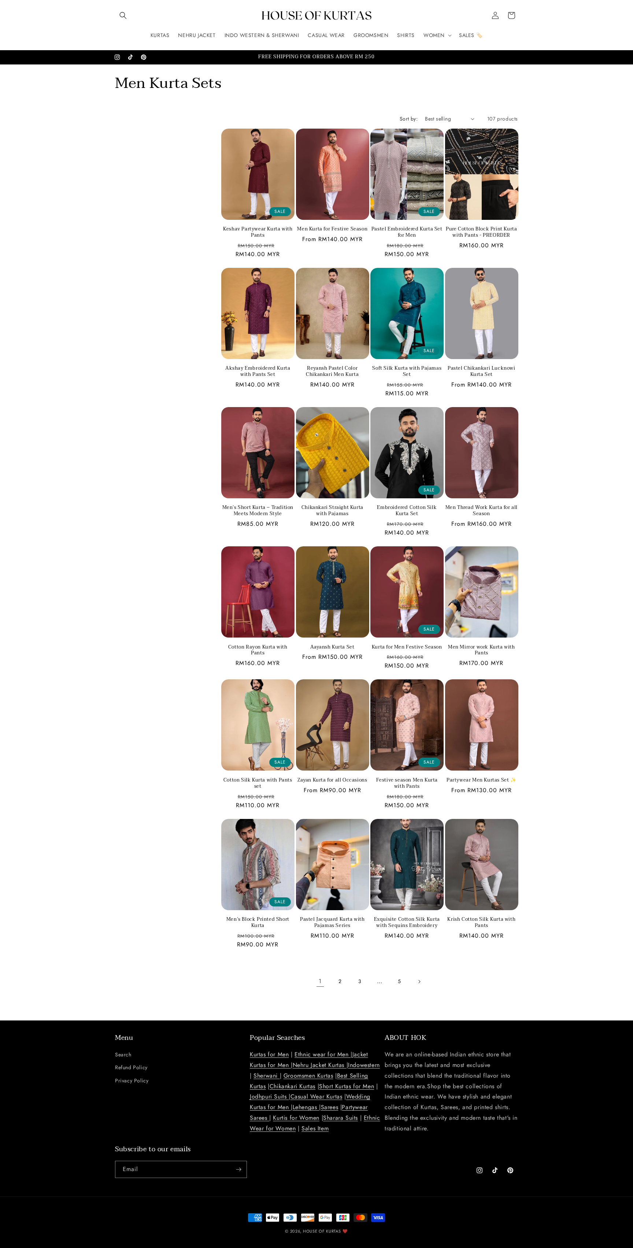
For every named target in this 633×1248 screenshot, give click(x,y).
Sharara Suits (340, 1118)
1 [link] (320, 981)
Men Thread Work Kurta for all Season (481, 511)
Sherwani (266, 1075)
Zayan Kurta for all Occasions (332, 780)
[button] (123, 15)
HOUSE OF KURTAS (322, 1231)
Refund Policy (131, 1067)
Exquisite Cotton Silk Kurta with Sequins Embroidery (407, 922)
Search (123, 1054)
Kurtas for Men (269, 1054)
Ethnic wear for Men (323, 1054)
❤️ (345, 1231)
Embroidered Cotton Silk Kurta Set (407, 511)
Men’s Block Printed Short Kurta (257, 922)
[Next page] (419, 982)
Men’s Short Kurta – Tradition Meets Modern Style (257, 511)
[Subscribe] (238, 1169)
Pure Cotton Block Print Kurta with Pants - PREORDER (481, 232)
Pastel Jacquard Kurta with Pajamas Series (332, 922)
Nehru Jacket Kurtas (320, 1065)
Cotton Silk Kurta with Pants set (257, 783)
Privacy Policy (131, 1080)
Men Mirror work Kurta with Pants (481, 650)
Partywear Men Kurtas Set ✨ (482, 780)
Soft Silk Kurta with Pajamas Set (406, 371)
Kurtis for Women (296, 1118)
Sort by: (409, 118)
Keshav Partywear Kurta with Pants (257, 232)
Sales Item (315, 1128)
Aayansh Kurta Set (332, 647)
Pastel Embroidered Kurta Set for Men (407, 232)
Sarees (329, 1107)
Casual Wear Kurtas (316, 1096)
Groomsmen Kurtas (308, 1075)
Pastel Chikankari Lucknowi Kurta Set (481, 371)
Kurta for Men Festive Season (407, 647)
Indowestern (364, 1065)
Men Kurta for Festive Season (332, 229)
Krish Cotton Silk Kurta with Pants (481, 922)
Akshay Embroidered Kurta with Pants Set (257, 371)
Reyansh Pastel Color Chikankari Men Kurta (332, 371)
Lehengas (306, 1107)
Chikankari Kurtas (292, 1086)
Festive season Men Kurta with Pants (407, 783)
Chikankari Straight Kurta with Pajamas (332, 511)
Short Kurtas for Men (346, 1086)
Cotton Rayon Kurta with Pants (258, 650)
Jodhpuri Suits (269, 1096)
